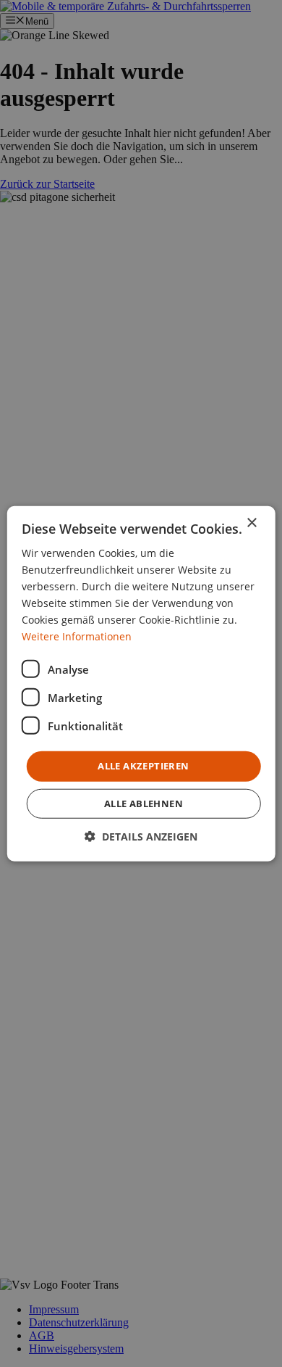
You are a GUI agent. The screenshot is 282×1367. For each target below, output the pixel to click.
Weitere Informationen (77, 636)
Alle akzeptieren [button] (143, 765)
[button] (141, 836)
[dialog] (141, 683)
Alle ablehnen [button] (143, 803)
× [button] (251, 522)
